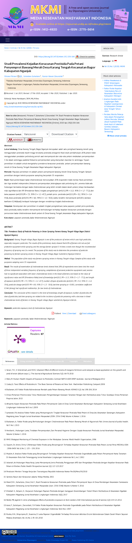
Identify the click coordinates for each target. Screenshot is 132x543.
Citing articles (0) (27, 361)
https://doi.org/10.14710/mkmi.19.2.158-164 (56, 56)
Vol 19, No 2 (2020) (24, 48)
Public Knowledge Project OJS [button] (57, 540)
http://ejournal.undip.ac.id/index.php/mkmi (67, 531)
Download (72, 313)
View (64, 313)
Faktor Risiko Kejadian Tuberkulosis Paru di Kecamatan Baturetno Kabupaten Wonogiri (112, 92)
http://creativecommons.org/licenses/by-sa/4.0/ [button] (23, 106)
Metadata (88, 361)
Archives (13, 48)
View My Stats (70, 536)
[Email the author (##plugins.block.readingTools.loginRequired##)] (20, 76)
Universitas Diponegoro (27, 540)
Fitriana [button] (36, 48)
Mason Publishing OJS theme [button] (83, 540)
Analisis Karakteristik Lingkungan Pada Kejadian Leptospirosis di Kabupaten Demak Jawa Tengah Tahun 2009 (113, 105)
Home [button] (6, 48)
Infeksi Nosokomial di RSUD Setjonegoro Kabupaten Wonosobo (112, 83)
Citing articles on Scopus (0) (52, 361)
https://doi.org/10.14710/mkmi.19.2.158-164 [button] (24, 126)
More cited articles (118, 136)
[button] (5, 103)
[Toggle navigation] (7, 40)
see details (27, 351)
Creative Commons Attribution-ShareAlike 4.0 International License (28, 536)
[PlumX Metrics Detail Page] (18, 339)
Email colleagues (89, 313)
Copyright (74, 361)
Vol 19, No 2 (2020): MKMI (114, 66)
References (10, 361)
